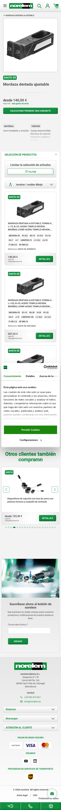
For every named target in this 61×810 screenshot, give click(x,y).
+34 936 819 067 (32, 697)
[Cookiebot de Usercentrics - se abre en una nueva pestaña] (43, 367)
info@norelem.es (32, 701)
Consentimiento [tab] (12, 376)
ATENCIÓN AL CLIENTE (19, 727)
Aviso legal (22, 795)
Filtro (32, 172)
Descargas (12, 718)
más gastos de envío (20, 104)
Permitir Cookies (30, 429)
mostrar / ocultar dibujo (29, 184)
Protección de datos (48, 798)
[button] (6, 527)
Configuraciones (29, 440)
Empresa (11, 709)
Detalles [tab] (30, 376)
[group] (30, 496)
